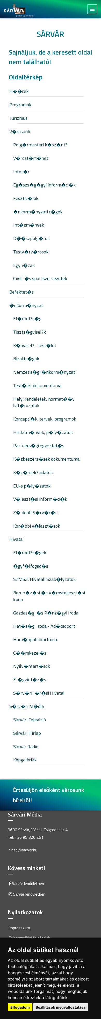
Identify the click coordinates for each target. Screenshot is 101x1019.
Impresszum (19, 928)
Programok (20, 104)
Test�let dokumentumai (37, 385)
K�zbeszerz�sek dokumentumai (47, 458)
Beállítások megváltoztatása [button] (60, 1007)
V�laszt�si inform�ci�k (40, 499)
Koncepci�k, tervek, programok (44, 418)
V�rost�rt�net (30, 158)
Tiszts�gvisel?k (29, 331)
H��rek (18, 91)
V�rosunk (19, 131)
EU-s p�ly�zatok (32, 485)
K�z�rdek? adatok (33, 472)
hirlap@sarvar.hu (23, 850)
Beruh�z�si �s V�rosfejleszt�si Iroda (49, 596)
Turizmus (18, 118)
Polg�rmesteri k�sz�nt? (40, 144)
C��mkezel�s (29, 652)
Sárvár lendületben (27, 883)
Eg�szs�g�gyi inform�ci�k (44, 184)
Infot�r (21, 171)
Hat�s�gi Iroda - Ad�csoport (44, 626)
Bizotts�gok (26, 358)
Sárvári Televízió (29, 719)
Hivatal (16, 539)
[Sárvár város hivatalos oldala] (20, 9)
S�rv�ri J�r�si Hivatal (38, 693)
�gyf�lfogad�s (30, 566)
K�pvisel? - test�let (34, 345)
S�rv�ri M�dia (26, 706)
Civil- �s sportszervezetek (40, 278)
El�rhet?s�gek (29, 552)
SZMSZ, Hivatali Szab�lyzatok (44, 579)
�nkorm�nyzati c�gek (37, 211)
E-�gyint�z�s (29, 679)
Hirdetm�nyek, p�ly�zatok (43, 432)
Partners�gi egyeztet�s (38, 445)
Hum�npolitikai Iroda (35, 639)
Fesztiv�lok (25, 198)
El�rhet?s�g (27, 318)
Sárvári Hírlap (27, 733)
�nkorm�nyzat (26, 305)
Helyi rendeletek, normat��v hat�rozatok (44, 402)
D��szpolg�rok (31, 238)
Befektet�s (21, 291)
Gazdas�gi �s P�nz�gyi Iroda (45, 612)
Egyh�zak (24, 265)
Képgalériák (25, 759)
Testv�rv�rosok (30, 251)
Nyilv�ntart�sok (31, 666)
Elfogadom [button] (20, 1007)
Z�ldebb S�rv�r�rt (36, 512)
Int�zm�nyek (28, 224)
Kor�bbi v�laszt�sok (36, 525)
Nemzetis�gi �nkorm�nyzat (44, 372)
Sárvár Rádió (25, 746)
